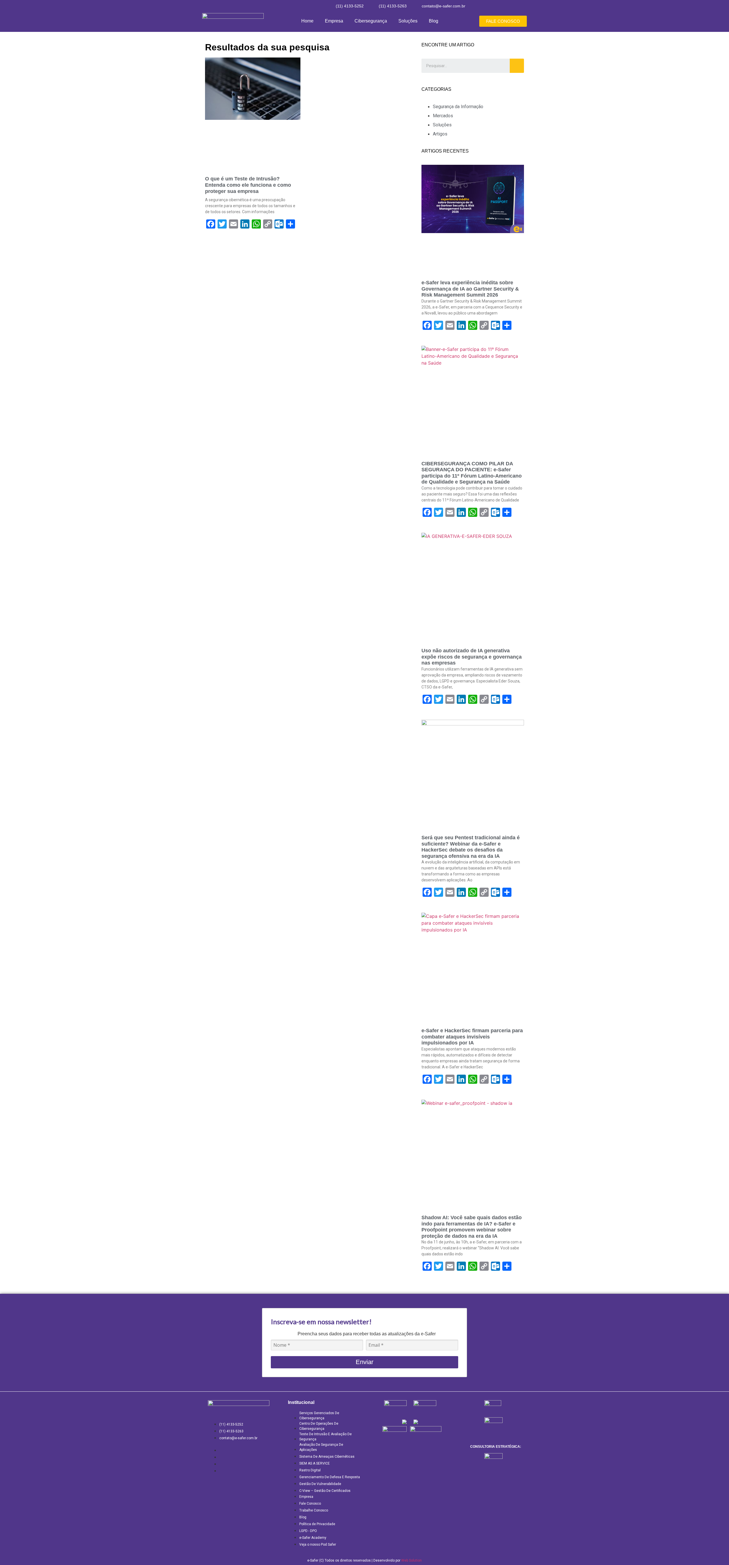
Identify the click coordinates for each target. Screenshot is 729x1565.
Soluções (407, 20)
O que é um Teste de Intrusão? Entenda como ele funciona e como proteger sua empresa (248, 185)
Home (307, 20)
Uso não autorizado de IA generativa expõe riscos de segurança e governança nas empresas (471, 657)
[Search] (517, 66)
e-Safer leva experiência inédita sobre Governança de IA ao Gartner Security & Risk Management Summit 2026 (470, 289)
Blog (433, 20)
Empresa (334, 20)
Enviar (364, 1361)
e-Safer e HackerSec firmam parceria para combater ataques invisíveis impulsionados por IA (472, 1037)
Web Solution (411, 1560)
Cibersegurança (371, 20)
